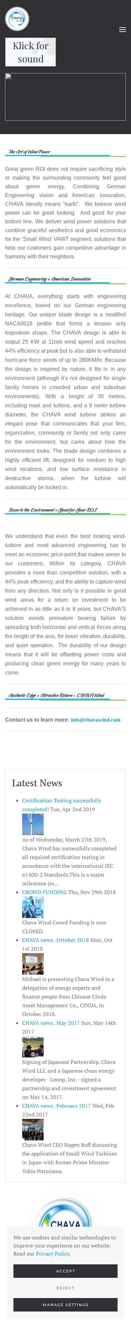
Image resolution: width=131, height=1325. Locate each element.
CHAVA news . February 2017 (57, 1105)
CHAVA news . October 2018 (56, 940)
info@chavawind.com (95, 720)
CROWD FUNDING (45, 892)
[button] (122, 30)
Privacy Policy (52, 1253)
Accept (65, 1271)
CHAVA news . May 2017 (51, 1023)
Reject (65, 1288)
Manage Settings (66, 1304)
